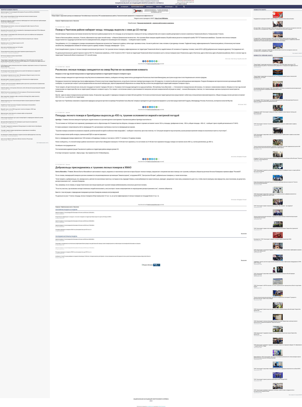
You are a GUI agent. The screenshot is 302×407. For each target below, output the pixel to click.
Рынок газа (10, 44)
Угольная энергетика (12, 72)
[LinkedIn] (150, 61)
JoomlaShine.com (150, 406)
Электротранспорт (12, 106)
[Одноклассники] (148, 61)
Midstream (10, 57)
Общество (10, 127)
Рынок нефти (11, 97)
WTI (187, 2)
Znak (232, 58)
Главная (57, 21)
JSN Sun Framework (161, 406)
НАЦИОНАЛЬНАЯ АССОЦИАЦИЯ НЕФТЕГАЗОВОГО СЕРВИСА (151, 399)
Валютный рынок (11, 48)
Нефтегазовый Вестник (153, 63)
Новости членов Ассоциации (14, 62)
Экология (10, 13)
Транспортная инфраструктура (14, 76)
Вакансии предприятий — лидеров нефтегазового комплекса (155, 23)
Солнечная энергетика (12, 123)
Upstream (10, 27)
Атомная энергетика (12, 31)
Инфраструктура (11, 68)
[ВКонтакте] (145, 61)
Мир (9, 40)
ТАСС (245, 104)
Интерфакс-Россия (241, 156)
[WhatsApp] (156, 61)
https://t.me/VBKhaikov (161, 18)
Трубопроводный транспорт (13, 23)
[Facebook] (143, 61)
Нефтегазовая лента (66, 21)
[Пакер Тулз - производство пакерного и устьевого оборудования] (151, 11)
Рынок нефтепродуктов (13, 17)
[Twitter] (152, 61)
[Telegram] (154, 61)
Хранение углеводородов (13, 52)
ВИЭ (9, 89)
